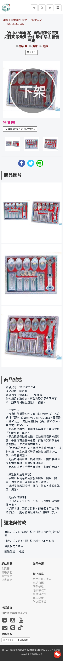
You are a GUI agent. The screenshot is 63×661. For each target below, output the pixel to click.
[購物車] (49, 7)
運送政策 (38, 598)
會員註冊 (38, 579)
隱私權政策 (39, 590)
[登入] (34, 7)
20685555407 (15, 24)
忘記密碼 (38, 582)
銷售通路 (6, 579)
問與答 (5, 568)
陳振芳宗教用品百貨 (15, 20)
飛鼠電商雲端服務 (31, 654)
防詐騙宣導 (39, 601)
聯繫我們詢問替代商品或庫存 (21, 129)
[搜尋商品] (42, 7)
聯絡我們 (6, 572)
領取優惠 (24, 640)
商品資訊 (31, 52)
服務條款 (38, 586)
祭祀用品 (36, 20)
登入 (49, 579)
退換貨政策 (39, 594)
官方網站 (6, 576)
